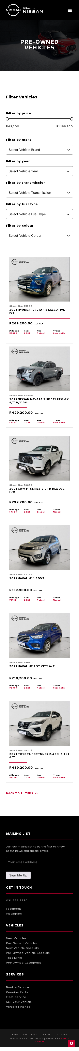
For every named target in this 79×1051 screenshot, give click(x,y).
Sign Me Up (18, 875)
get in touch (19, 887)
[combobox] (38, 150)
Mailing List (18, 833)
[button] (69, 10)
